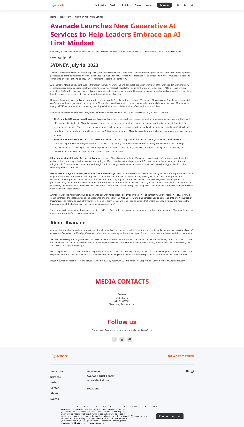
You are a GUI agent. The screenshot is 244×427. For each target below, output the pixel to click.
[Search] (192, 5)
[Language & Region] (180, 5)
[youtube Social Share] (129, 339)
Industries (100, 5)
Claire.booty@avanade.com (122, 304)
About (149, 5)
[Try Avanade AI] (185, 5)
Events (54, 399)
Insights (126, 5)
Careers (138, 5)
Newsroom (65, 16)
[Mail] (59, 57)
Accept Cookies (171, 416)
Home (53, 16)
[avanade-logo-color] (57, 5)
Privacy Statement (96, 423)
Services (114, 5)
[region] (122, 416)
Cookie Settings (141, 416)
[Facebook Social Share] (69, 57)
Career (54, 388)
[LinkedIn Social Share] (64, 57)
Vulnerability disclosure (98, 380)
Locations (93, 388)
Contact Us (164, 5)
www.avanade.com (176, 260)
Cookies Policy (77, 423)
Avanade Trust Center (101, 376)
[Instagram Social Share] (122, 339)
